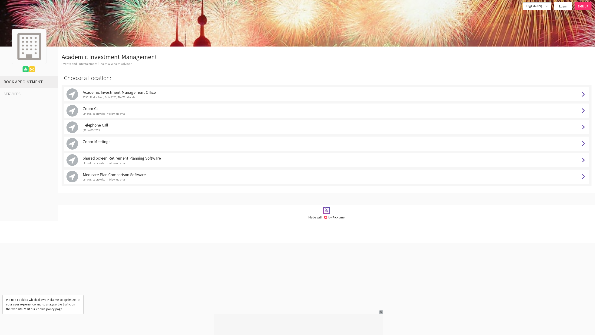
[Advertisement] (298, 324)
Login (563, 6)
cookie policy (45, 309)
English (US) (534, 6)
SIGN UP (583, 6)
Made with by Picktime (326, 217)
